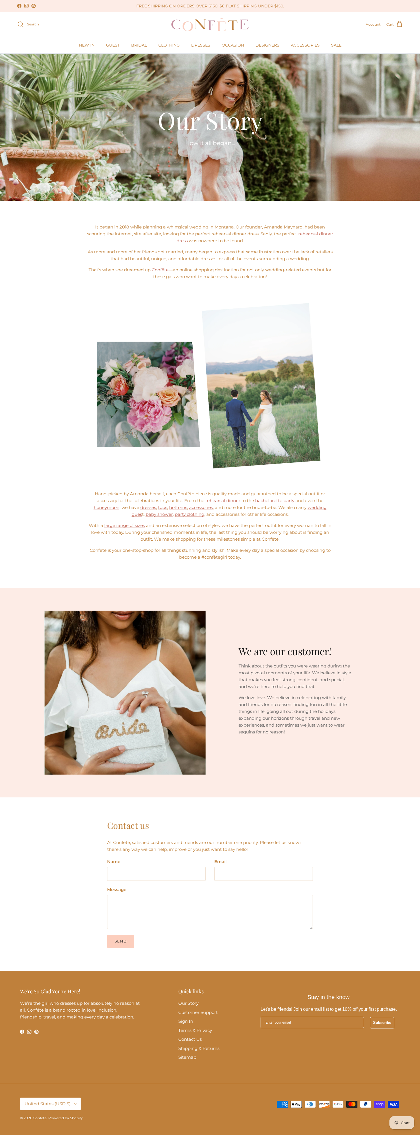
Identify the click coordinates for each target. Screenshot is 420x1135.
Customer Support (198, 1012)
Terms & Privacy (195, 1030)
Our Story (188, 1003)
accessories (201, 507)
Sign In (185, 1021)
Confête (160, 269)
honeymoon (106, 507)
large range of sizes (124, 525)
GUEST (113, 45)
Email (220, 861)
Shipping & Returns (198, 1048)
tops (162, 507)
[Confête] (210, 24)
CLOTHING (169, 45)
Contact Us (190, 1039)
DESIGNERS (267, 45)
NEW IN (87, 45)
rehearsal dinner (222, 500)
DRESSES (200, 45)
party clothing (189, 514)
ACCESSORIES (305, 45)
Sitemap (187, 1057)
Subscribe (382, 1022)
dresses (148, 507)
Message (116, 889)
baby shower (159, 514)
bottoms (178, 507)
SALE (336, 45)
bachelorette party (274, 500)
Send (121, 941)
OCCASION (233, 45)
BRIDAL (139, 45)
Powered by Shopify (65, 1118)
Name (113, 861)
